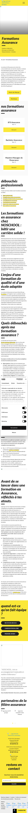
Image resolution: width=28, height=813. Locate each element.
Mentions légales (5, 797)
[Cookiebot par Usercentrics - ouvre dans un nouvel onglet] (17, 379)
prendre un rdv (10, 634)
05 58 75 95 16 (14, 752)
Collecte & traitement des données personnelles (13, 798)
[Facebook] (14, 805)
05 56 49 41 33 (14, 744)
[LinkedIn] (20, 805)
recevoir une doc (11, 623)
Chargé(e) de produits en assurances (12, 197)
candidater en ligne (12, 628)
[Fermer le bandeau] (25, 379)
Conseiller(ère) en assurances (10, 200)
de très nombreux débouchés (8, 342)
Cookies (12, 797)
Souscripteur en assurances (9, 205)
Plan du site (17, 799)
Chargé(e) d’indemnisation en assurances (13, 198)
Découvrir (13, 129)
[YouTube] (24, 805)
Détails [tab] (13, 383)
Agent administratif (7, 195)
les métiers (3, 294)
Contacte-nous (16, 592)
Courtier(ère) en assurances (9, 202)
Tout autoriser (14, 427)
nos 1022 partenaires (11, 390)
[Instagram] (8, 805)
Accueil (3, 59)
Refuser (14, 432)
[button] (12, 723)
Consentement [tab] (5, 383)
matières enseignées (14, 449)
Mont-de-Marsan (14, 92)
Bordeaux (14, 99)
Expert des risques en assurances (11, 204)
